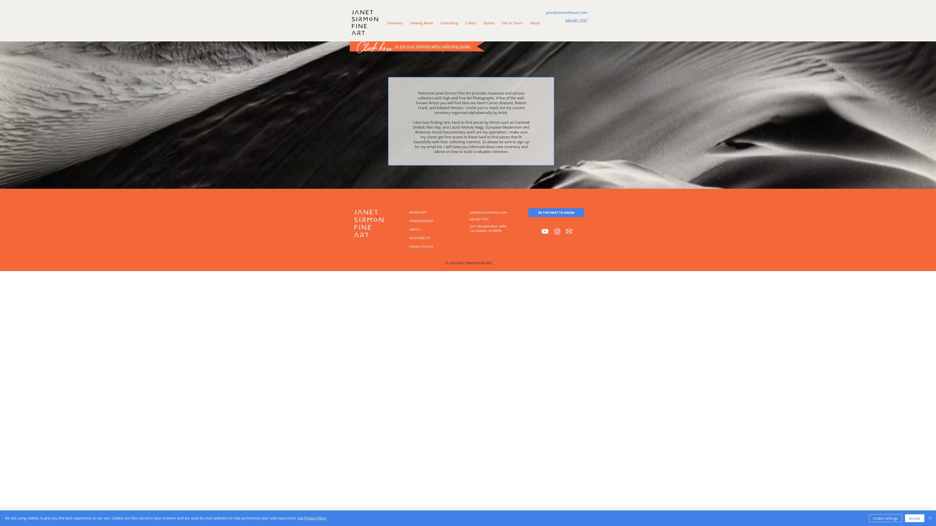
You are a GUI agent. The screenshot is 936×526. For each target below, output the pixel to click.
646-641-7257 (576, 20)
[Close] (930, 518)
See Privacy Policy (312, 518)
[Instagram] (557, 231)
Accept (914, 518)
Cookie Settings (885, 518)
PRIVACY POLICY (421, 246)
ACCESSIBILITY (419, 238)
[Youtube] (545, 231)
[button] (421, 23)
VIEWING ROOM (421, 221)
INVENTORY (418, 212)
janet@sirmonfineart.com (566, 12)
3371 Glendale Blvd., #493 (488, 226)
